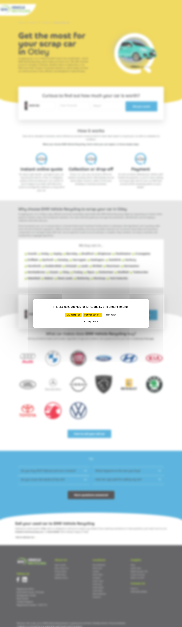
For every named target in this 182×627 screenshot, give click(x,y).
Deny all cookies (92, 314)
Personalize (110, 314)
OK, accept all (73, 314)
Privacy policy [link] (91, 321)
